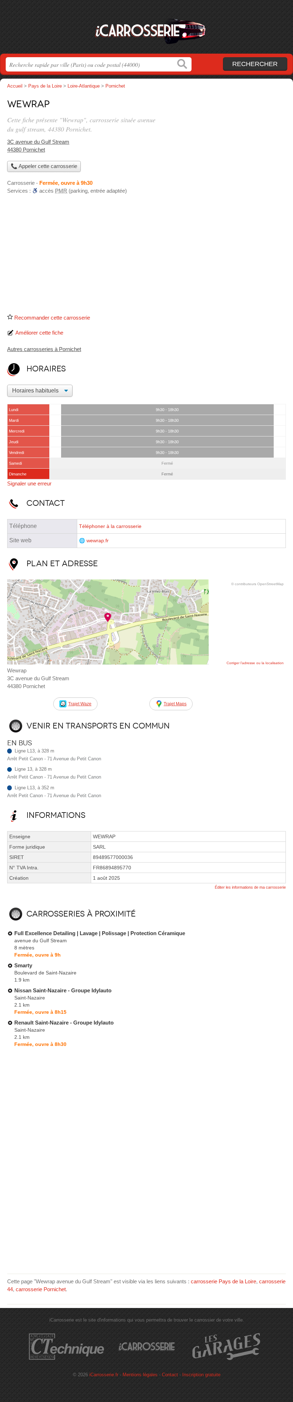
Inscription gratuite (201, 1374)
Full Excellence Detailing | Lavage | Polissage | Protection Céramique (99, 933)
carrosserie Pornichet (41, 1289)
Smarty (23, 965)
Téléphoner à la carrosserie (110, 526)
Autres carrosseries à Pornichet (44, 349)
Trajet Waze (79, 703)
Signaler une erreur (29, 483)
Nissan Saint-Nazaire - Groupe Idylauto (62, 990)
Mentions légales (140, 1374)
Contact (170, 1374)
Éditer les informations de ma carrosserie (250, 887)
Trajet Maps (175, 703)
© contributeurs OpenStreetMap (257, 584)
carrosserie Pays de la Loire (223, 1281)
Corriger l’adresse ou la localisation (255, 663)
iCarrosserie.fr (146, 29)
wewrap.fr (97, 540)
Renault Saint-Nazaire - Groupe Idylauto (64, 1023)
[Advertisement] (146, 257)
